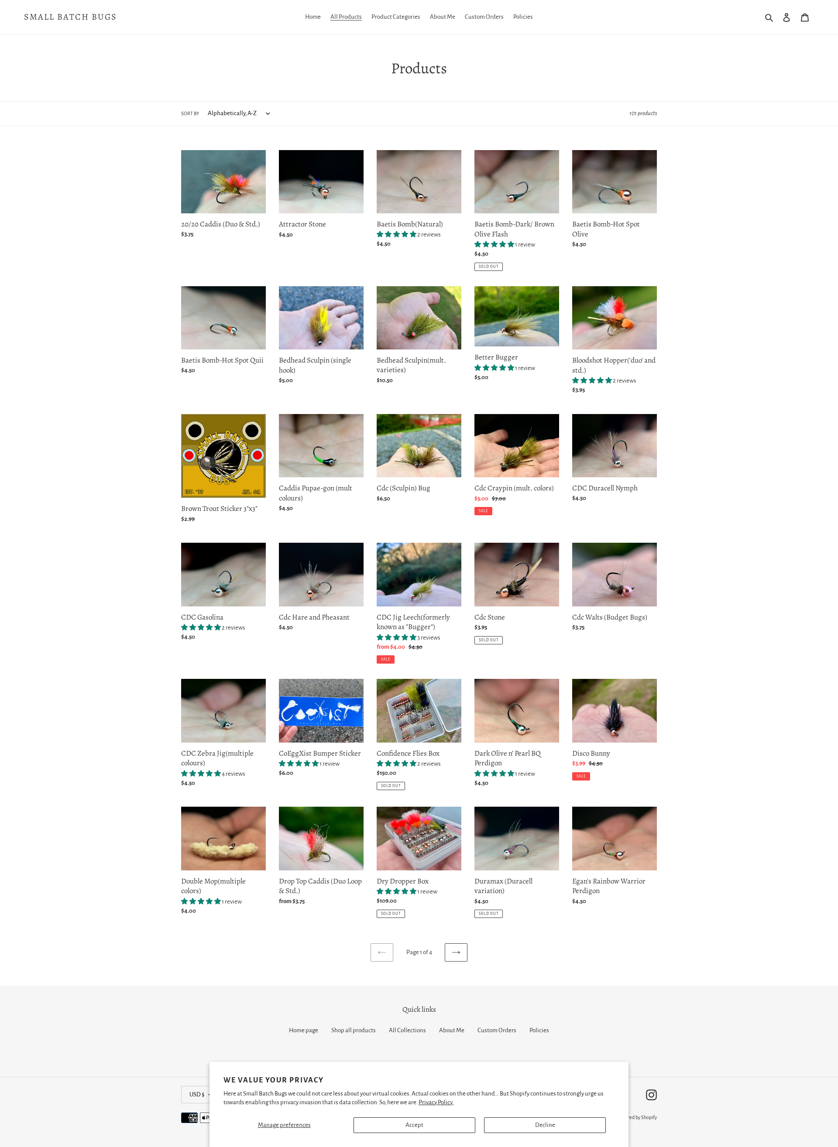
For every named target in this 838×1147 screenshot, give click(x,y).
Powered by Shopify (637, 1117)
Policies (539, 1030)
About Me (451, 1030)
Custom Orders (496, 1030)
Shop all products (353, 1030)
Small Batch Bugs (70, 17)
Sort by (190, 113)
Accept (414, 1125)
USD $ (196, 1094)
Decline (545, 1125)
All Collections (407, 1030)
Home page (303, 1030)
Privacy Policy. (436, 1102)
